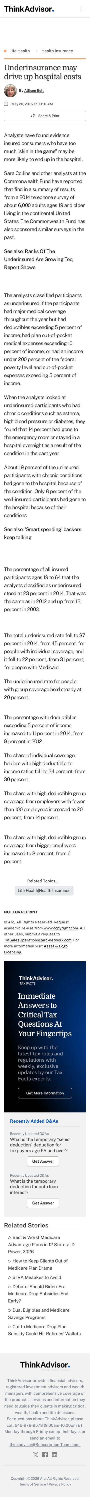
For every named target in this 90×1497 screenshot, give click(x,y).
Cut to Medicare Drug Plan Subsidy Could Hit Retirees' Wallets (44, 1330)
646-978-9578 (29, 1425)
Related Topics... (43, 881)
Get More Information (45, 1093)
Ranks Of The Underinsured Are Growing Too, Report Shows (39, 259)
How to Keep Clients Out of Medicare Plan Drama (38, 1264)
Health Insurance (56, 51)
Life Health (20, 51)
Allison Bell (34, 91)
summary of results (53, 189)
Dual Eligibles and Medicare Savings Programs (39, 1313)
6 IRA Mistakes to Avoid (36, 1277)
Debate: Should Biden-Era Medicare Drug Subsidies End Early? (38, 1294)
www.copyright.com (61, 928)
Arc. (43, 1478)
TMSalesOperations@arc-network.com (38, 940)
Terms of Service (32, 1484)
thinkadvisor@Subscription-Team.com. (45, 1444)
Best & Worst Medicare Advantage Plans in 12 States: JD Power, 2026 (41, 1244)
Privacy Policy (60, 1484)
